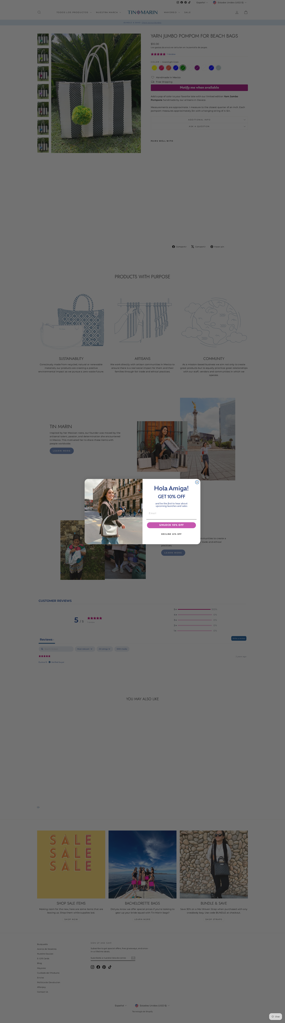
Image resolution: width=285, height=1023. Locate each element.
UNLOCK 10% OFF (171, 525)
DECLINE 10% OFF (171, 534)
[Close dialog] (197, 482)
